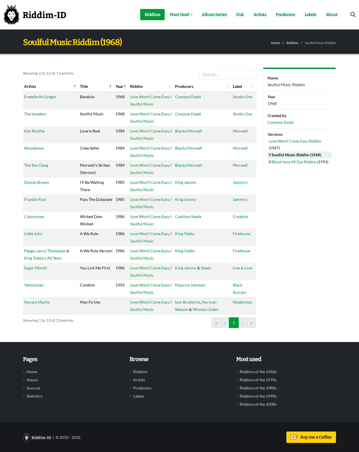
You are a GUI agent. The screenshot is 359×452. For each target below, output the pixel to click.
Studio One (242, 96)
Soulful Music (142, 104)
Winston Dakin (206, 309)
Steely (206, 267)
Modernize (242, 302)
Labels (310, 14)
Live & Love (242, 267)
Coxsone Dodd (188, 96)
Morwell (240, 131)
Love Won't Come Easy (149, 96)
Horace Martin (37, 302)
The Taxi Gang (36, 165)
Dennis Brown (36, 182)
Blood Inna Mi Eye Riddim (294, 161)
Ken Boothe (34, 131)
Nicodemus (34, 148)
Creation (240, 216)
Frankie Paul (35, 199)
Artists (260, 14)
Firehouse (241, 233)
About (332, 14)
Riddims (152, 14)
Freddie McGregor (40, 96)
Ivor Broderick (187, 302)
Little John (33, 233)
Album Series (214, 14)
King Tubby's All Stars (43, 258)
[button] (75, 86)
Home (275, 43)
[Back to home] (34, 14)
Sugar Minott (35, 267)
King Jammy (185, 182)
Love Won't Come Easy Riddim (295, 141)
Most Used (179, 14)
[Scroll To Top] (349, 445)
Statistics (34, 396)
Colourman (34, 216)
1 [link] (234, 322)
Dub (240, 14)
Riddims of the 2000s (258, 404)
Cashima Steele (188, 216)
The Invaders (35, 113)
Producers (285, 14)
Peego (29, 250)
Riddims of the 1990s (258, 396)
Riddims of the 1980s (258, 388)
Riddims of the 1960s (258, 372)
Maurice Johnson (190, 285)
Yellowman (33, 285)
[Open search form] (353, 14)
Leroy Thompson (51, 250)
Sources (33, 388)
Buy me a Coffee (315, 437)
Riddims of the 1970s (258, 380)
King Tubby (185, 233)
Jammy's (240, 182)
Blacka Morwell (188, 131)
